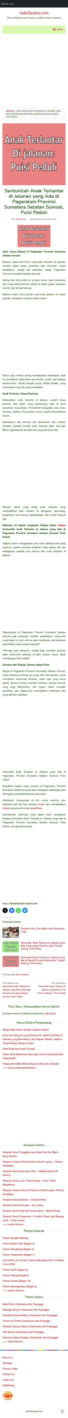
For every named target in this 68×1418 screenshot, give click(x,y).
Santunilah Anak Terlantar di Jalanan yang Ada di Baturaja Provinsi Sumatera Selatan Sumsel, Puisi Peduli (16, 989)
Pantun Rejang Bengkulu (15, 1275)
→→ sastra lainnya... (13, 1224)
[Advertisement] (34, 70)
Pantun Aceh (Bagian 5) (15, 1269)
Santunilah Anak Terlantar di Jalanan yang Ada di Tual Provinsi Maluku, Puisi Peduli (51, 988)
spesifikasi (36, 808)
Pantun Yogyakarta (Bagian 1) (18, 1254)
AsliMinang (8, 1385)
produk (6, 808)
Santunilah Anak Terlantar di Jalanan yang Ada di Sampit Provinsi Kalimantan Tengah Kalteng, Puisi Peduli (43, 960)
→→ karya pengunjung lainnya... (19, 1067)
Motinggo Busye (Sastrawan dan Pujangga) (25, 1309)
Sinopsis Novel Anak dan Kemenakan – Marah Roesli (31, 1210)
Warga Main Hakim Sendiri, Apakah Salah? (25, 1029)
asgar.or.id (8, 1379)
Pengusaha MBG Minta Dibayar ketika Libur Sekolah (30, 1063)
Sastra (62, 525)
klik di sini (50, 1013)
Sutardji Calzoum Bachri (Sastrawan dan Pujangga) (30, 1326)
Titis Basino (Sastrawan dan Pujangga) (23, 1332)
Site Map (7, 1363)
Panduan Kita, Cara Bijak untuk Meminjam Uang (43, 930)
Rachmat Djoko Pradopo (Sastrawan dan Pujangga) (30, 1337)
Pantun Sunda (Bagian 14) (16, 1280)
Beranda (10, 111)
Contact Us (8, 1374)
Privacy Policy (10, 1368)
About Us (7, 1357)
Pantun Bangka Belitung (15, 1238)
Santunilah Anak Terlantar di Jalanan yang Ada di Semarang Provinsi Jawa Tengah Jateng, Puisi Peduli (43, 945)
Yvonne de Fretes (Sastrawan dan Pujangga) (26, 1320)
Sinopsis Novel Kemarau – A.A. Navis (22, 1205)
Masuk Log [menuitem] (7, 3)
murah (41, 804)
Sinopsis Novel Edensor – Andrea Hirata (24, 1199)
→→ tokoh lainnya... (13, 1341)
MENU (60, 29)
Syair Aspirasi (22, 974)
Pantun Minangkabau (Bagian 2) (19, 1286)
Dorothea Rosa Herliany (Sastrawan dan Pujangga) (30, 1315)
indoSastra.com (34, 13)
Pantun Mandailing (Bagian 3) (18, 1249)
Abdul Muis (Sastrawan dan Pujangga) (23, 1304)
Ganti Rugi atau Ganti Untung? (18, 1048)
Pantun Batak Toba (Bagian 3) (18, 1243)
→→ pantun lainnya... (14, 1290)
